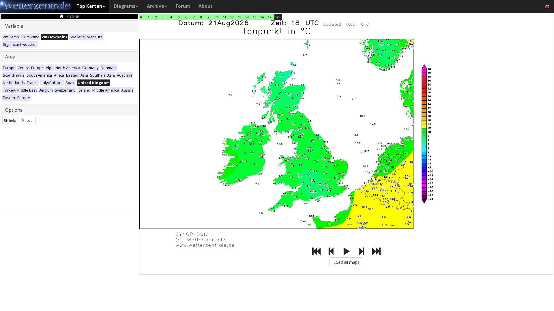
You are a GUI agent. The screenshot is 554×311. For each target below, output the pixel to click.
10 (217, 17)
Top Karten (89, 6)
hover (29, 120)
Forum (183, 6)
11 (224, 17)
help (12, 120)
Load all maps (346, 262)
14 (247, 17)
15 (254, 17)
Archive (155, 6)
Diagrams (124, 6)
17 (269, 17)
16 (262, 17)
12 (232, 17)
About (206, 6)
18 (277, 17)
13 (239, 17)
